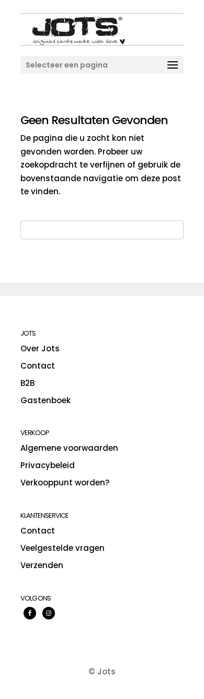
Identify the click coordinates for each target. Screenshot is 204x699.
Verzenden (41, 565)
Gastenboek (45, 400)
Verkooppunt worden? (64, 482)
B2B (27, 383)
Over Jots (40, 348)
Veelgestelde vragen (62, 547)
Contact (37, 365)
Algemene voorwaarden (69, 447)
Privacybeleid (47, 465)
